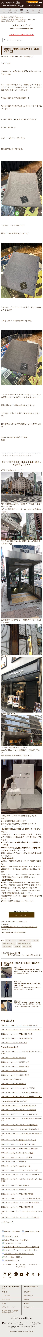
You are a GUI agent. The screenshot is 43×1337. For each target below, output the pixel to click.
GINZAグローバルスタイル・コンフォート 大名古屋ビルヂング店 (21, 1134)
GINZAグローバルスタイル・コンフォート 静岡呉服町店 (19, 1125)
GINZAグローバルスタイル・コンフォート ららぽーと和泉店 (20, 1174)
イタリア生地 (27, 946)
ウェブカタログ (28, 1295)
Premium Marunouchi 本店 (9, 1047)
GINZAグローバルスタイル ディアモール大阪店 (16, 1157)
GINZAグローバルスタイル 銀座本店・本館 (15, 1062)
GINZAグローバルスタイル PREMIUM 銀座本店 (16, 1034)
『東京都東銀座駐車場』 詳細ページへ (16, 893)
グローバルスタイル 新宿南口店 (11, 1079)
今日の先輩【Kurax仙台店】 (11, 953)
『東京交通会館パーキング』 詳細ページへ (18, 877)
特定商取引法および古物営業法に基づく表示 (10, 1312)
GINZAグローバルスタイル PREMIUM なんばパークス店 (19, 1148)
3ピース (36, 940)
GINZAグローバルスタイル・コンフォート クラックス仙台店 (20, 1030)
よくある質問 (6, 1295)
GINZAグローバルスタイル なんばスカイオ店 (15, 1166)
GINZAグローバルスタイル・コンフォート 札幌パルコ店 (19, 1025)
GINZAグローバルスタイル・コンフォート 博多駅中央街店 (20, 1203)
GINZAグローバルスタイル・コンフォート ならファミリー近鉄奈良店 (21, 1180)
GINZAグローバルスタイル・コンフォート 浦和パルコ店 (19, 1114)
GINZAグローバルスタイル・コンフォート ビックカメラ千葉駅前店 (21, 1119)
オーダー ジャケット (24, 943)
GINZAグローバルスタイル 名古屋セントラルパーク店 (18, 1140)
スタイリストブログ (24, 940)
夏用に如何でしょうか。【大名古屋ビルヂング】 (25, 955)
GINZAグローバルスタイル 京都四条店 (13, 1190)
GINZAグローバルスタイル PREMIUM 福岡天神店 (17, 1207)
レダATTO (17, 946)
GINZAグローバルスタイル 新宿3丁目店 (14, 1043)
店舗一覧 (4, 1292)
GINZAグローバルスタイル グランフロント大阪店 (17, 1153)
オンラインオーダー (7, 1222)
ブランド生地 (7, 946)
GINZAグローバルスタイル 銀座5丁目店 (14, 1071)
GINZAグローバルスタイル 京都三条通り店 (15, 1185)
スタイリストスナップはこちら (21, 35)
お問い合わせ (6, 1299)
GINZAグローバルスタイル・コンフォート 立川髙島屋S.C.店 (20, 1092)
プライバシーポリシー (8, 1307)
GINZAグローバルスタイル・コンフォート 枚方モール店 (19, 1170)
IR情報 (4, 1303)
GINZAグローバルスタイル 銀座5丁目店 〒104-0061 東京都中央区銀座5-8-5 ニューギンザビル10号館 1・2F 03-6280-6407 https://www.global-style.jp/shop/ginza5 (19, 927)
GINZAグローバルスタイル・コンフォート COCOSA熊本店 (20, 1218)
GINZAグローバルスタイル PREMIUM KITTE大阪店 (18, 1144)
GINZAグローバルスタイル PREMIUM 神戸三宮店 (17, 1194)
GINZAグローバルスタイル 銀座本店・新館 (15, 1066)
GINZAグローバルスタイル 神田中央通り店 (15, 1075)
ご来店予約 (27, 1292)
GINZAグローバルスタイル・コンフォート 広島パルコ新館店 (20, 1198)
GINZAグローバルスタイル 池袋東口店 (13, 1084)
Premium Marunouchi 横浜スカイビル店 (14, 1101)
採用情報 (26, 1303)
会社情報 (26, 1299)
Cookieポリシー (28, 1307)
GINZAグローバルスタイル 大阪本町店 (13, 1161)
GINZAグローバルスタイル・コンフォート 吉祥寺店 (18, 1088)
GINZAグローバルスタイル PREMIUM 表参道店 (16, 1038)
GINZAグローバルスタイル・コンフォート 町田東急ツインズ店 (21, 1097)
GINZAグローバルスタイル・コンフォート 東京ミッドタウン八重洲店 (21, 1052)
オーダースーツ (10, 940)
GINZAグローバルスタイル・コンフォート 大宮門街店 (18, 1110)
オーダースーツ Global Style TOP (10, 1287)
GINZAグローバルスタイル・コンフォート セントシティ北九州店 (21, 1212)
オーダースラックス (9, 943)
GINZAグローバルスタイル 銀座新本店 (13, 1058)
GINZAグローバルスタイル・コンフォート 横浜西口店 (18, 1105)
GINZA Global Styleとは (31, 1286)
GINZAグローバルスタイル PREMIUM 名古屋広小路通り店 (20, 1129)
